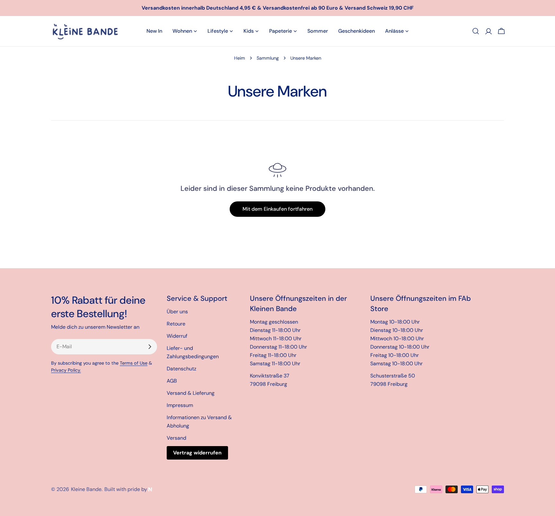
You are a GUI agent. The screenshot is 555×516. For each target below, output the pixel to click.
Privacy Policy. (66, 370)
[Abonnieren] (149, 346)
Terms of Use (133, 363)
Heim (239, 58)
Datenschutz (181, 368)
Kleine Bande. (86, 489)
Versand (176, 438)
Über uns (177, 311)
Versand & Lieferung (191, 393)
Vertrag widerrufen (197, 452)
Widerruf (177, 336)
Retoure (176, 323)
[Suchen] (475, 31)
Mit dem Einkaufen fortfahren (277, 209)
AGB (172, 380)
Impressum (180, 405)
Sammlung (268, 58)
